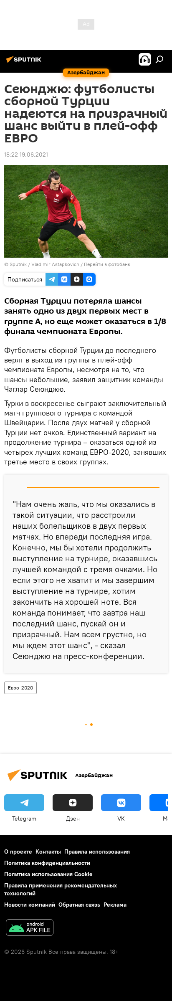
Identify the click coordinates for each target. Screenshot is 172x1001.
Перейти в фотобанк (107, 264)
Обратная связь (79, 904)
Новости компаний (29, 904)
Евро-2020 (20, 687)
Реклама (115, 904)
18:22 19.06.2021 (26, 154)
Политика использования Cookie (48, 874)
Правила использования (97, 851)
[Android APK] (29, 928)
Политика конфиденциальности (47, 863)
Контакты (48, 851)
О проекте (18, 851)
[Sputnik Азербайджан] (25, 62)
